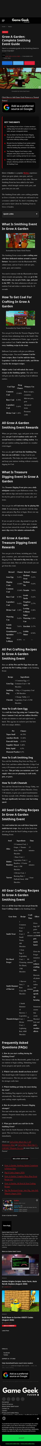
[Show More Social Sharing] (37, 63)
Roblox (5, 32)
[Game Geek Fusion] (20, 20)
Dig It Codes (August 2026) (14, 1172)
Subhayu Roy (8, 1287)
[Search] (38, 20)
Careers (4, 1411)
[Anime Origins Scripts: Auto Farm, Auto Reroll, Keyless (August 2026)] (20, 1265)
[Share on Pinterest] (29, 63)
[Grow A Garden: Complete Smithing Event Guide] (20, 88)
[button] (38, 1419)
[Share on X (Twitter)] (18, 63)
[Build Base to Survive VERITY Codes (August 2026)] (20, 1301)
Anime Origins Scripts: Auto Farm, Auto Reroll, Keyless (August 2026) (19, 1282)
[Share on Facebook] (7, 63)
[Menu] (3, 20)
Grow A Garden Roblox (9, 1215)
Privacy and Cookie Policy (13, 1443)
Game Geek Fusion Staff (12, 56)
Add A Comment (9, 1326)
